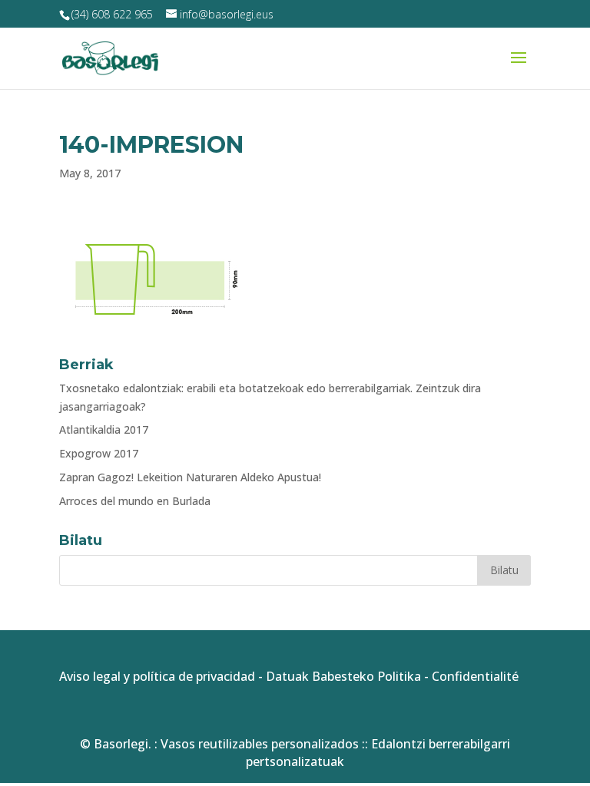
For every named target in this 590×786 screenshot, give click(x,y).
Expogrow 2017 (98, 453)
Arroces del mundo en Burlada (134, 501)
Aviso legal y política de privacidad (157, 676)
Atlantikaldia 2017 (103, 429)
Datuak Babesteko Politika (343, 676)
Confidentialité (475, 676)
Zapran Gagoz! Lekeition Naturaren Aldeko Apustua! (190, 477)
